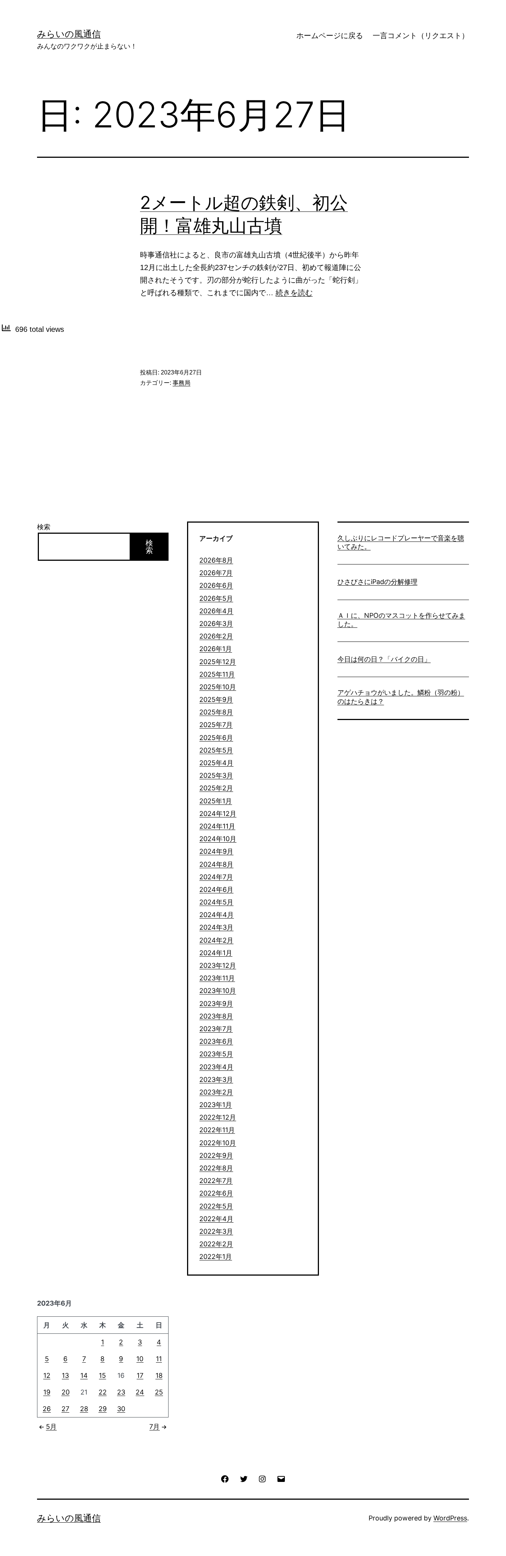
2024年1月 (215, 953)
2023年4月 (216, 1067)
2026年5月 (216, 598)
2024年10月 (217, 839)
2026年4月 (216, 611)
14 (84, 1375)
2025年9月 (216, 699)
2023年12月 (217, 965)
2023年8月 (216, 1016)
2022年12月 (217, 1117)
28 (84, 1409)
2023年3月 (216, 1079)
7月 (154, 1426)
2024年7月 (216, 877)
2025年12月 (217, 662)
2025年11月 (217, 674)
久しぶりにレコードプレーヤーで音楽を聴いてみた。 (400, 542)
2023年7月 (216, 1029)
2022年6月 (216, 1193)
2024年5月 (216, 902)
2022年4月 (216, 1219)
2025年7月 (216, 725)
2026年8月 (216, 560)
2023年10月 (217, 990)
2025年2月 (216, 788)
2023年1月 (215, 1105)
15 (102, 1375)
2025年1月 (215, 801)
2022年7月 (216, 1181)
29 (103, 1409)
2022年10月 (217, 1143)
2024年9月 (216, 851)
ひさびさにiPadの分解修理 (377, 582)
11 (159, 1359)
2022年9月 (216, 1155)
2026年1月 (215, 649)
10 (139, 1359)
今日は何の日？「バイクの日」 (384, 659)
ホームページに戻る (329, 35)
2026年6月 (216, 585)
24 (140, 1392)
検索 (43, 527)
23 (121, 1392)
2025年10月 (217, 687)
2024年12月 (217, 813)
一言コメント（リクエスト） (421, 35)
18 (159, 1375)
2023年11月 (217, 978)
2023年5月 (216, 1054)
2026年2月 (216, 636)
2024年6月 (216, 889)
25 (159, 1392)
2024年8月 (216, 864)
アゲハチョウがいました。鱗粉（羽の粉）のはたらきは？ (400, 697)
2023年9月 (216, 1003)
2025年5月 (216, 750)
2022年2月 (216, 1244)
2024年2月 (216, 940)
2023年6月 (216, 1041)
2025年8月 (216, 712)
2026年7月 (216, 573)
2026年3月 (216, 623)
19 (46, 1392)
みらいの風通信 (69, 34)
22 (103, 1392)
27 (65, 1409)
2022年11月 (217, 1130)
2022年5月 (216, 1206)
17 (140, 1375)
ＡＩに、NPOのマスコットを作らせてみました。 (401, 620)
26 (47, 1409)
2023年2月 (216, 1092)
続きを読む (294, 293)
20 (65, 1392)
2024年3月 (216, 927)
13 (65, 1375)
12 (46, 1375)
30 (121, 1409)
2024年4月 (216, 915)
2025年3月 (216, 775)
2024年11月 (217, 826)
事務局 (181, 383)
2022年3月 (216, 1231)
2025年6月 (216, 738)
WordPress (450, 1518)
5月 (51, 1426)
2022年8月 (216, 1168)
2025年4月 (216, 763)
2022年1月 (215, 1256)
